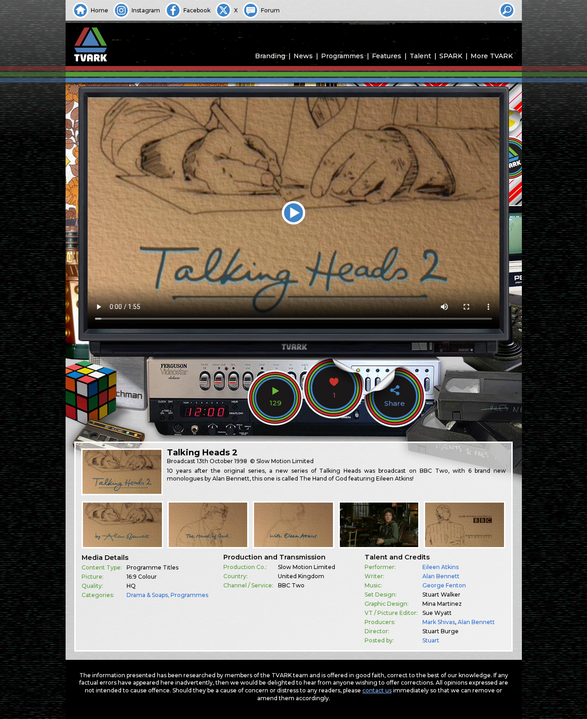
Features (386, 56)
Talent (420, 56)
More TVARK (492, 56)
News (303, 56)
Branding (270, 56)
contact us (377, 690)
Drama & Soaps (147, 595)
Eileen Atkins (440, 567)
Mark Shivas (438, 622)
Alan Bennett (441, 576)
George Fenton (444, 585)
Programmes (342, 56)
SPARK (450, 56)
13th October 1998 (222, 461)
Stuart (430, 640)
